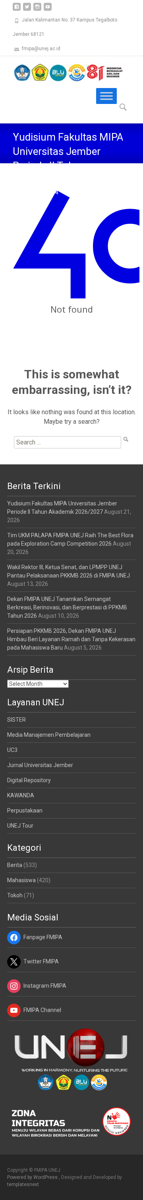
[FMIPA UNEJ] (62, 72)
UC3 (12, 750)
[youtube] (48, 10)
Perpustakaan (25, 810)
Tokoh (15, 895)
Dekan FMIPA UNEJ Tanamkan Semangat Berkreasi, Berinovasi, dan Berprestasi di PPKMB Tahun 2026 (67, 607)
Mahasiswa (21, 880)
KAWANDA (20, 795)
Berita (14, 865)
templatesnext (23, 1184)
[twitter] (27, 10)
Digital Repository (29, 780)
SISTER (16, 719)
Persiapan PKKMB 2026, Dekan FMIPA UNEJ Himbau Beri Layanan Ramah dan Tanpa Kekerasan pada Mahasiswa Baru (71, 639)
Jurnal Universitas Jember (40, 765)
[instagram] (37, 10)
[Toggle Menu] (106, 96)
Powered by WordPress (33, 1177)
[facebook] (17, 10)
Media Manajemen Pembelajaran (49, 735)
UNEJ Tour (20, 825)
